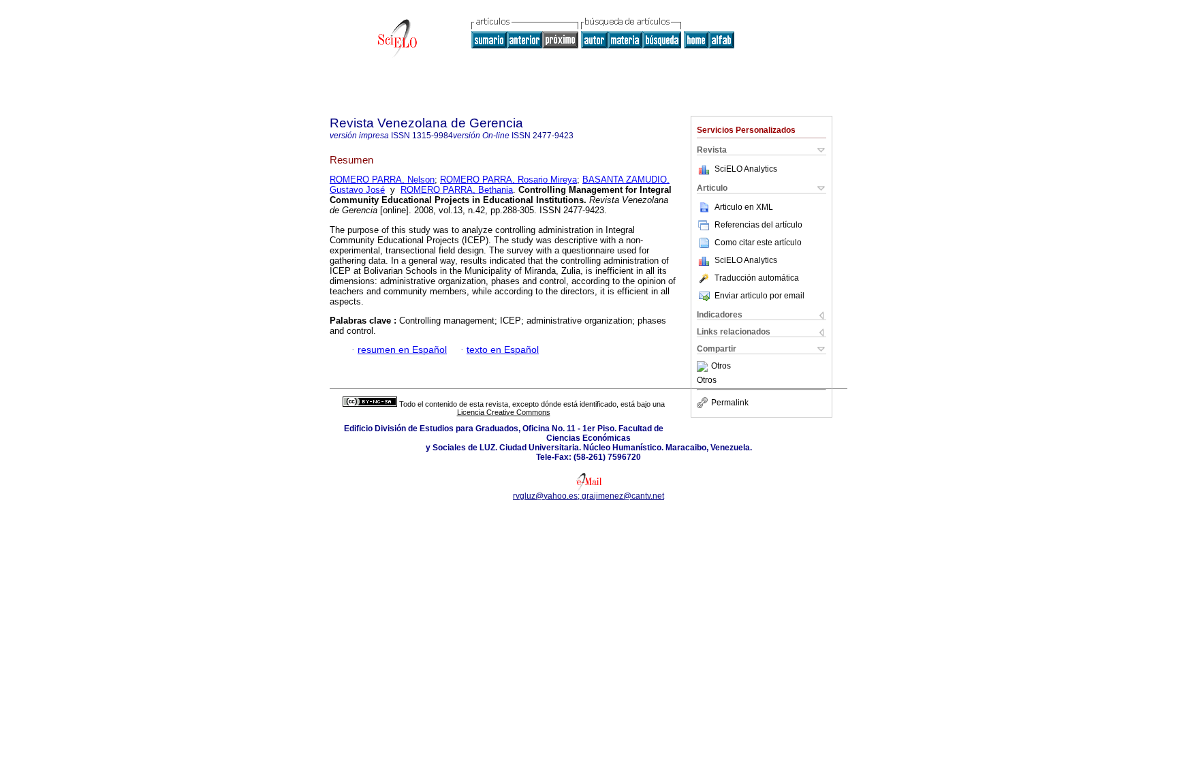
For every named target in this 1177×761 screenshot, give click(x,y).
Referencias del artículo (758, 225)
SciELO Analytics (746, 169)
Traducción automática (757, 278)
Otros (721, 366)
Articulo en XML (744, 207)
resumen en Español (402, 350)
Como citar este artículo (758, 242)
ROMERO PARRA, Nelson (382, 179)
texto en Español (503, 350)
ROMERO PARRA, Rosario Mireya (508, 179)
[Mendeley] (704, 366)
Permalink (730, 402)
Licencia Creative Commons (503, 412)
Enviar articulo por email (759, 295)
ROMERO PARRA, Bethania (457, 190)
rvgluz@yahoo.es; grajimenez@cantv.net (588, 496)
